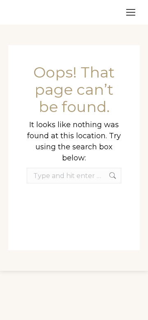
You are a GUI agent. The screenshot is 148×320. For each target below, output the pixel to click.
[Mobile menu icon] (130, 12)
